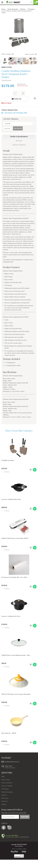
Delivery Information (7, 792)
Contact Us (4, 801)
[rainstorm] (19, 856)
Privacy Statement (6, 783)
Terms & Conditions (7, 786)
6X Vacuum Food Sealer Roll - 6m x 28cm (14, 577)
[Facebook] (3, 827)
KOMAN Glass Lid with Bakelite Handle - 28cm (15, 655)
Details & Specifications (19, 136)
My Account (4, 798)
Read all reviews (6, 80)
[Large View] (4, 61)
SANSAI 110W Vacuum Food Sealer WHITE (14, 538)
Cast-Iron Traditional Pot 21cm (10, 616)
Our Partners (5, 789)
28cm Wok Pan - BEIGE (8, 733)
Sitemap (3, 804)
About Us (4, 795)
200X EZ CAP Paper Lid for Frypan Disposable (15, 694)
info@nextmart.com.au (12, 761)
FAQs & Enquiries (10, 767)
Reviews (19, 141)
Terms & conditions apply (19, 849)
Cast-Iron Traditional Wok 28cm (11, 499)
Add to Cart (35, 470)
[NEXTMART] (12, 1)
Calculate (18, 128)
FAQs (3, 776)
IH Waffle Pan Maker (7, 460)
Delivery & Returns (19, 145)
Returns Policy (5, 779)
